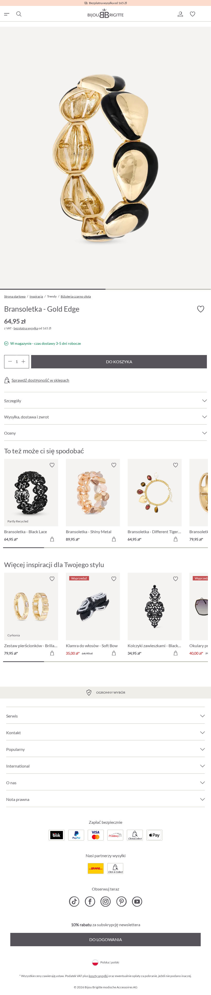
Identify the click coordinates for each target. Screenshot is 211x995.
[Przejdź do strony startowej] (105, 13)
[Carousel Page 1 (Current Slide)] (23, 547)
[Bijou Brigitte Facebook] (90, 901)
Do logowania (105, 939)
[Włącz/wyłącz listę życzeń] (201, 309)
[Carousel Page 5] (187, 547)
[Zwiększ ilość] (23, 361)
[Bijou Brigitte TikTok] (74, 901)
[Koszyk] (205, 14)
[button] (180, 14)
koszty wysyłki (98, 976)
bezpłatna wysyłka (26, 328)
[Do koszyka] (52, 539)
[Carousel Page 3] (105, 547)
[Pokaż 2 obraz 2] (158, 289)
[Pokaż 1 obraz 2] (53, 289)
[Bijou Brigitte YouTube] (137, 901)
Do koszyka (119, 361)
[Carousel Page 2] (64, 547)
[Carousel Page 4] (146, 547)
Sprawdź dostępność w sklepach (40, 380)
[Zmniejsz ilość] (10, 361)
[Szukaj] (18, 14)
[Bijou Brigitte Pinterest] (121, 901)
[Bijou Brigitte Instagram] (105, 901)
